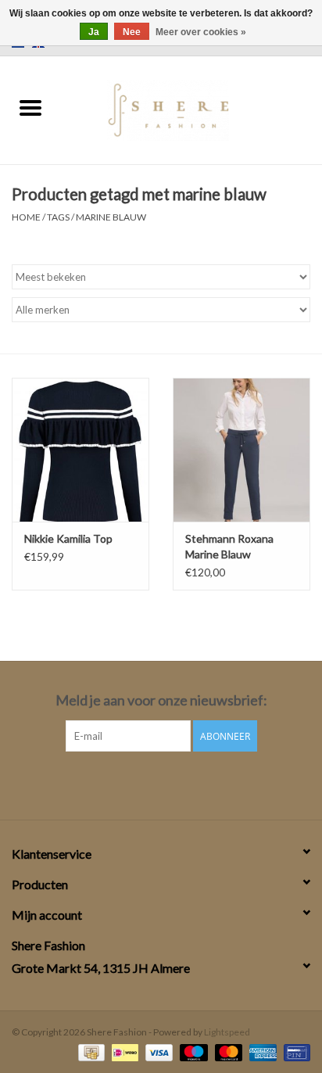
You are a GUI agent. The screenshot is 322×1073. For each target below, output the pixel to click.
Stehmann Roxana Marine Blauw (229, 546)
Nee (132, 32)
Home (26, 217)
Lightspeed (227, 1032)
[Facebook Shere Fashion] (147, 783)
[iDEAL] (123, 1051)
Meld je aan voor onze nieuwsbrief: (161, 700)
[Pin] (294, 1051)
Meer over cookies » (201, 32)
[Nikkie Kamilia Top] (80, 450)
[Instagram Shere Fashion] (175, 783)
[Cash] (89, 1051)
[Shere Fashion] (191, 108)
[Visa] (157, 1051)
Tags (58, 217)
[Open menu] (30, 107)
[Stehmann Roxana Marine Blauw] (241, 450)
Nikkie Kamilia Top (68, 538)
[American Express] (261, 1051)
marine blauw (111, 217)
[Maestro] (191, 1051)
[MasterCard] (226, 1051)
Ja (93, 32)
